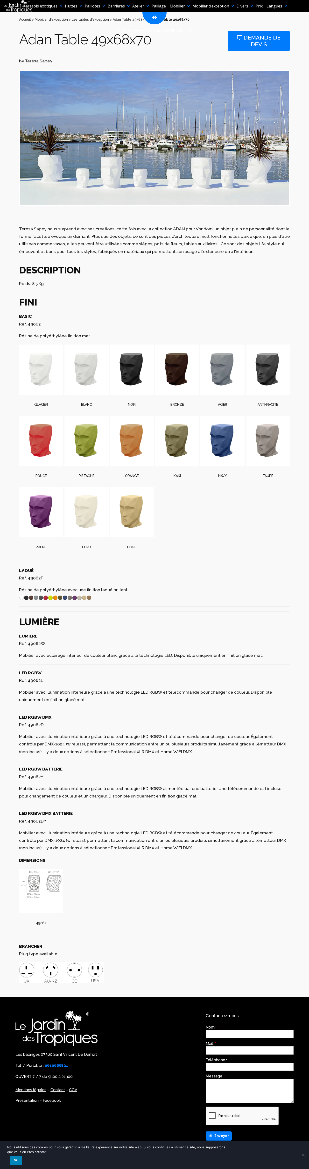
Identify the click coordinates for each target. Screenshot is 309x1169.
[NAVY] (222, 441)
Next (296, 138)
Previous (13, 138)
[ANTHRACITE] (268, 370)
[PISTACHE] (86, 441)
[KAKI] (177, 441)
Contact (57, 1090)
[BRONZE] (177, 370)
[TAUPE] (268, 441)
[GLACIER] (41, 370)
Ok (16, 1160)
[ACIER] (222, 370)
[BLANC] (86, 370)
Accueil (25, 19)
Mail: (211, 1044)
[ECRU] (86, 512)
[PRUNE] (41, 512)
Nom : (212, 1027)
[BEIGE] (132, 512)
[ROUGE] (41, 441)
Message (215, 1076)
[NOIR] (132, 370)
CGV (73, 1090)
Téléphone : (217, 1060)
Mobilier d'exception (51, 19)
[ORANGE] (132, 441)
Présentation (27, 1100)
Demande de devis (261, 40)
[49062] (41, 891)
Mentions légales (30, 1090)
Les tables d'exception (90, 19)
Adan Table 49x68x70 (130, 19)
